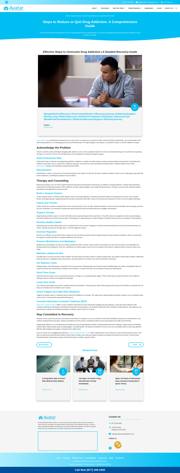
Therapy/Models (134, 8)
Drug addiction (41, 140)
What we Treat (77, 458)
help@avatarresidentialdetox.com (148, 2)
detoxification (41, 166)
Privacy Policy (89, 464)
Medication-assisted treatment (46, 305)
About (94, 8)
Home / (68, 16)
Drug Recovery (48, 127)
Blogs (159, 8)
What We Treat (118, 8)
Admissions (149, 8)
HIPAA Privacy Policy (104, 464)
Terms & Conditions (75, 464)
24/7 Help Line (168, 2)
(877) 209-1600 (129, 2)
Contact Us (169, 8)
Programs (105, 8)
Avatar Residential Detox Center (79, 333)
